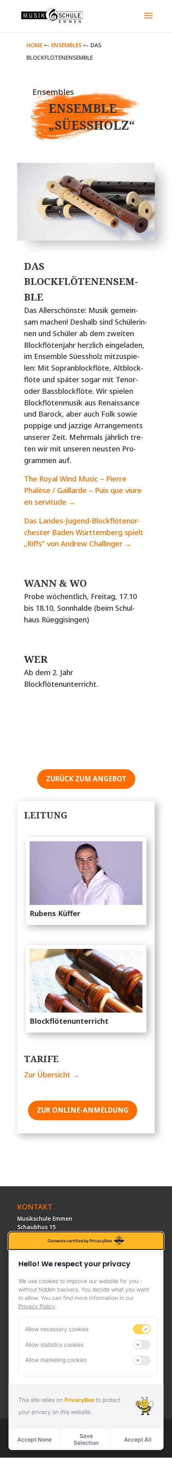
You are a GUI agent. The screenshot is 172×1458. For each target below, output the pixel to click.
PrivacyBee (79, 1399)
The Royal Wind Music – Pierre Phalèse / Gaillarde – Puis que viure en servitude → (83, 490)
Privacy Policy (36, 1306)
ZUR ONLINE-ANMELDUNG (82, 1110)
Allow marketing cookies (56, 1359)
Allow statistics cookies (54, 1344)
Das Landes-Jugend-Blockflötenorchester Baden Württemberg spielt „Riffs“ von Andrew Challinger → (83, 532)
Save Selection (86, 1439)
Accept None (34, 1439)
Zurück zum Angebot (86, 778)
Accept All (138, 1439)
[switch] (142, 1329)
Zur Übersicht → (52, 1074)
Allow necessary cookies (56, 1329)
